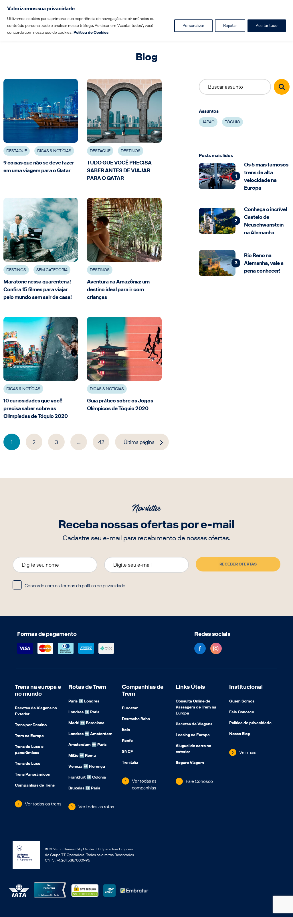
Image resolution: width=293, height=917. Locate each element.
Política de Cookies (91, 32)
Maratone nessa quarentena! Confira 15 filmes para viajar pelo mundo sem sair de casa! (37, 289)
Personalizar (193, 25)
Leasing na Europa (193, 735)
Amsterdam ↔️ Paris (87, 745)
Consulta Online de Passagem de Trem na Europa (196, 708)
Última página (139, 442)
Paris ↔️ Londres (83, 702)
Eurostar (130, 708)
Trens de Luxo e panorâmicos (29, 750)
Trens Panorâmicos (32, 775)
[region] (146, 20)
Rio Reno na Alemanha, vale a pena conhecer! (264, 263)
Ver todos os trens (43, 804)
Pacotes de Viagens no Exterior (36, 711)
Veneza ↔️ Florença (86, 767)
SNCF (127, 752)
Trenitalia (130, 763)
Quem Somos (241, 702)
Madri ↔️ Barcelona (86, 723)
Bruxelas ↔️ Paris (84, 789)
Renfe (127, 741)
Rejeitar (230, 25)
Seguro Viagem (190, 763)
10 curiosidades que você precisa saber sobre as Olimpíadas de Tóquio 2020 (35, 408)
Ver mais (247, 752)
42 (101, 442)
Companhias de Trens (35, 786)
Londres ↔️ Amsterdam (90, 734)
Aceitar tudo (267, 25)
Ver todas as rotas (96, 807)
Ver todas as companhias (144, 784)
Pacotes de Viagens (194, 725)
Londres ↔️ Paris (83, 712)
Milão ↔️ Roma (82, 756)
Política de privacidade (250, 723)
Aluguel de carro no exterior (193, 749)
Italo (126, 730)
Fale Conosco (199, 781)
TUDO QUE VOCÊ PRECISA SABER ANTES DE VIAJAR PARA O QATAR (119, 170)
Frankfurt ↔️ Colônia (87, 778)
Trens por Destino (31, 725)
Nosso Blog (239, 734)
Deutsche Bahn (136, 719)
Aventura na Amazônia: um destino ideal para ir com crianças (118, 289)
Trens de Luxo (27, 764)
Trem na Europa (29, 736)
